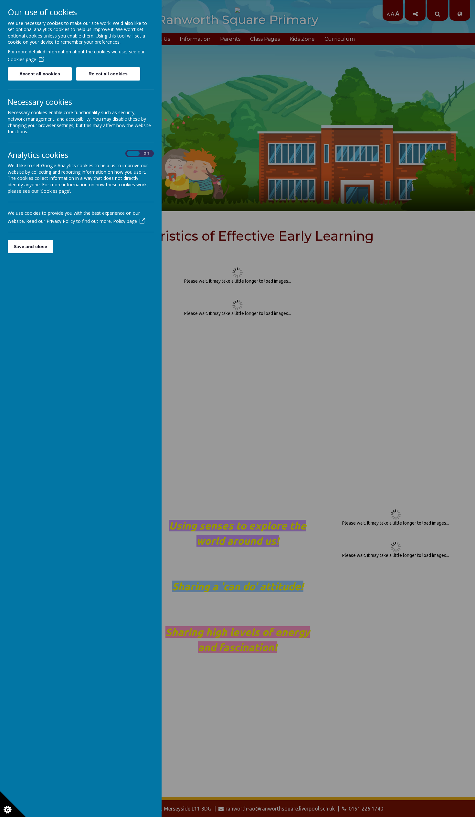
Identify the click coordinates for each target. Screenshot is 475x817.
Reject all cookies (108, 73)
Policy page (125, 221)
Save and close (30, 246)
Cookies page (22, 59)
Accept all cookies (39, 73)
